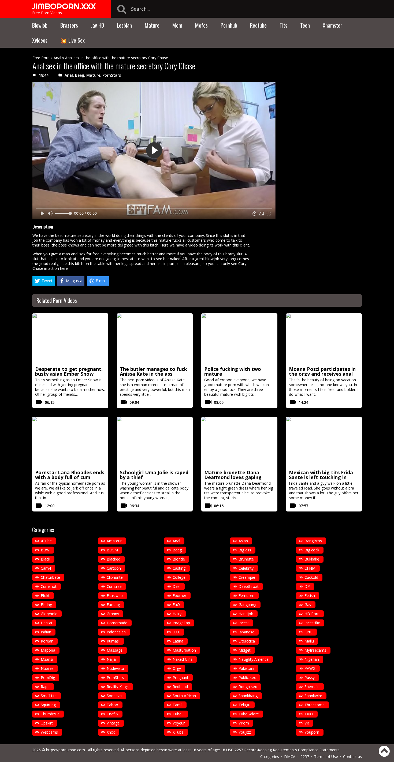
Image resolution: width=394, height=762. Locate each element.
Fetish (309, 595)
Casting (179, 568)
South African (184, 695)
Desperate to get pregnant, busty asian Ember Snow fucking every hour (69, 374)
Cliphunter (115, 577)
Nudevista (115, 668)
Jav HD (97, 25)
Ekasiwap (115, 595)
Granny (113, 613)
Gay (307, 604)
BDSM (112, 549)
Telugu (244, 704)
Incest (244, 622)
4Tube (46, 540)
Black (45, 559)
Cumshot (49, 586)
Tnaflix (112, 713)
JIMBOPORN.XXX (64, 6)
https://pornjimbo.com (65, 749)
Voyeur (179, 723)
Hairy (177, 613)
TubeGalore (249, 713)
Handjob (246, 613)
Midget (245, 650)
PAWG (309, 668)
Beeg (79, 75)
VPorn (244, 723)
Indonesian (116, 631)
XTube (178, 732)
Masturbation (184, 650)
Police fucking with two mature (232, 371)
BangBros (313, 540)
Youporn (311, 732)
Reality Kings (118, 686)
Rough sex (248, 686)
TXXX (308, 713)
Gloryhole (49, 613)
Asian (243, 540)
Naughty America (254, 659)
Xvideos (39, 40)
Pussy (309, 677)
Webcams (49, 732)
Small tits (49, 695)
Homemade (117, 622)
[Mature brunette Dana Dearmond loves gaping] (239, 442)
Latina (178, 641)
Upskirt (47, 723)
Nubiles (47, 668)
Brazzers (69, 25)
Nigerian (311, 659)
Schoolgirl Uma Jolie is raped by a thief (154, 474)
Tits (283, 25)
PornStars (111, 75)
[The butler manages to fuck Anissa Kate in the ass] (155, 338)
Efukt (45, 595)
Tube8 (178, 713)
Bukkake (311, 559)
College (179, 577)
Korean (47, 641)
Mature (152, 25)
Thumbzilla (50, 713)
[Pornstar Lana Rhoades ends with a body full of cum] (70, 442)
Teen (305, 25)
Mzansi (47, 659)
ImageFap (181, 622)
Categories (269, 756)
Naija (111, 659)
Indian (46, 631)
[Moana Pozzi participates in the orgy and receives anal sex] (324, 338)
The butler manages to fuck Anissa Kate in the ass (153, 371)
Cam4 (46, 568)
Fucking (113, 604)
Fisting (46, 604)
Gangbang (247, 604)
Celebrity (246, 568)
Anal (57, 57)
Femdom (246, 595)
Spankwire (313, 695)
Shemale (311, 686)
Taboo (112, 704)
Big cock (311, 549)
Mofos (201, 25)
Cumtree (114, 586)
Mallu (309, 641)
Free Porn (41, 57)
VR (306, 723)
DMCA (289, 756)
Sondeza (114, 695)
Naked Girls (182, 659)
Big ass (245, 549)
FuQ (176, 604)
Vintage (113, 723)
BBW (45, 549)
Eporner (179, 595)
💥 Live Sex (72, 40)
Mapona (48, 650)
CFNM (309, 568)
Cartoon (114, 568)
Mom (177, 25)
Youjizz (245, 732)
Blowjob (39, 25)
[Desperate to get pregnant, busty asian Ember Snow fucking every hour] (70, 338)
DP (307, 586)
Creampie (247, 577)
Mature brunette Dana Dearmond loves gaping (233, 474)
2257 (304, 756)
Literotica (247, 641)
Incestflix (312, 622)
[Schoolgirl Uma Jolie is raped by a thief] (155, 442)
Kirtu (308, 631)
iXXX (176, 631)
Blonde (179, 559)
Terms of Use (326, 756)
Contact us (352, 756)
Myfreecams (315, 650)
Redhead (180, 686)
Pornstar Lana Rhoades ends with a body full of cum (69, 474)
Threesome (314, 704)
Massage (114, 650)
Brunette (246, 559)
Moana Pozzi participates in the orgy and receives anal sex (322, 374)
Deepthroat (249, 586)
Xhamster (332, 25)
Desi (176, 586)
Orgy (177, 668)
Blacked (113, 559)
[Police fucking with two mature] (239, 338)
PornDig (48, 677)
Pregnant (180, 677)
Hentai (46, 622)
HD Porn (311, 613)
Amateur (114, 540)
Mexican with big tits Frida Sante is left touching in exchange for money (321, 477)
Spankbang (248, 695)
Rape (45, 686)
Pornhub (229, 25)
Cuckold (311, 577)
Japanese (246, 631)
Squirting (48, 704)
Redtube (258, 25)
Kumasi (113, 641)
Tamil (177, 704)
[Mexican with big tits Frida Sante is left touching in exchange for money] (324, 442)
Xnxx (111, 732)
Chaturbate (50, 577)
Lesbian (124, 25)
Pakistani (246, 668)
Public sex (247, 677)
